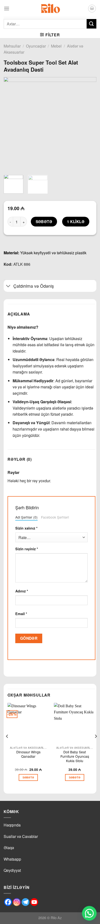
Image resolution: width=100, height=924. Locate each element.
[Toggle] (8, 286)
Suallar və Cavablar (21, 836)
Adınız (21, 591)
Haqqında (12, 825)
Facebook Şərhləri (55, 517)
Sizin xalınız (26, 528)
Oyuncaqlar (36, 46)
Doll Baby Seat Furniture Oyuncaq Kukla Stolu (74, 756)
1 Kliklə (76, 221)
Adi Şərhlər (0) (26, 517)
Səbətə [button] (28, 777)
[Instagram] (17, 902)
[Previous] (11, 123)
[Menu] (6, 8)
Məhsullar (12, 46)
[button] (89, 913)
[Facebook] (8, 902)
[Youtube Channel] (34, 902)
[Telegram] (25, 902)
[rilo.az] (50, 8)
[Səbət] (92, 8)
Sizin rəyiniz (26, 548)
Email (21, 613)
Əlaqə (9, 847)
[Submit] (91, 24)
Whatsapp (12, 859)
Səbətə (44, 221)
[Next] (88, 123)
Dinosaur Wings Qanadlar (28, 754)
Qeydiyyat (12, 870)
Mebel (56, 46)
